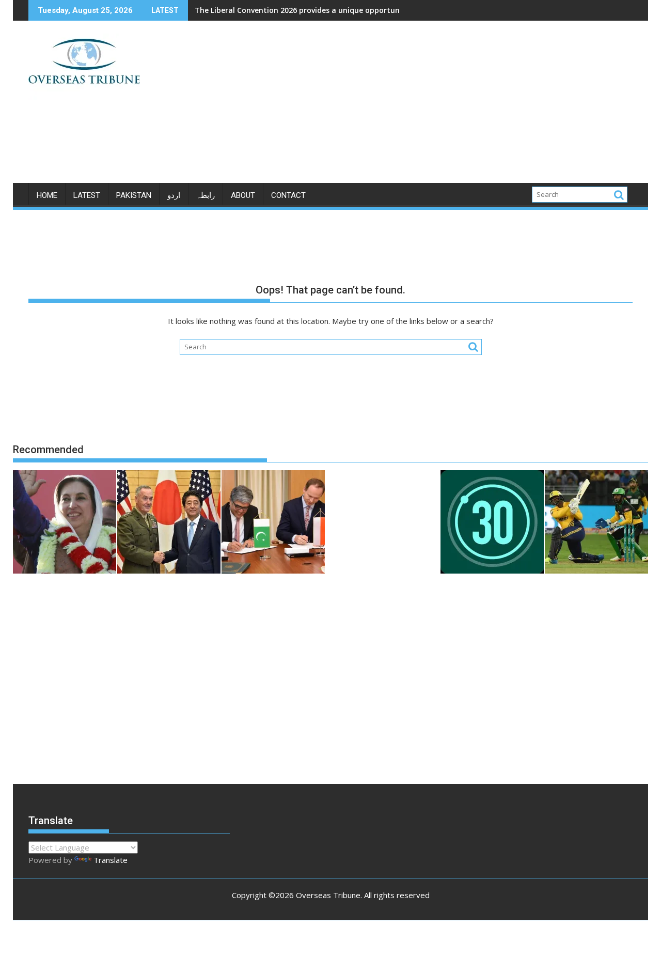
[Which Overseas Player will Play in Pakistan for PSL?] (596, 523)
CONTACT (288, 195)
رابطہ (205, 195)
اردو (173, 195)
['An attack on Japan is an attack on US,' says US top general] (169, 523)
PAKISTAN (133, 195)
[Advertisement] (427, 106)
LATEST (86, 195)
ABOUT (243, 195)
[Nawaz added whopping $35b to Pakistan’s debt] (492, 523)
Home (47, 195)
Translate (110, 860)
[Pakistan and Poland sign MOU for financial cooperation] (273, 523)
